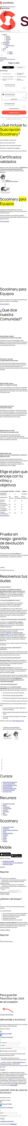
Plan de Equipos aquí (18, 721)
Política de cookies (8, 864)
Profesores (6, 828)
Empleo (5, 838)
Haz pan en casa (7, 791)
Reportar (7, 894)
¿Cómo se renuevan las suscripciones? (10, 657)
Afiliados (5, 841)
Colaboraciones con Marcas (10, 830)
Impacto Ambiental (8, 833)
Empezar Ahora (14, 112)
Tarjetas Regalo (7, 808)
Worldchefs (8, 632)
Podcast (5, 815)
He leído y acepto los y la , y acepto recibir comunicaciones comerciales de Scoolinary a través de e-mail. (13, 1065)
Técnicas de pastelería (9, 783)
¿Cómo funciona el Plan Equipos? (8, 684)
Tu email (2, 1045)
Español (11, 53)
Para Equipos (6, 42)
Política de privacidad (8, 861)
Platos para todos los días (9, 788)
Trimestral (19, 67)
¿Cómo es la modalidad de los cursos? (10, 600)
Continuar (3, 1069)
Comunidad (6, 44)
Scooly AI (5, 810)
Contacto (5, 835)
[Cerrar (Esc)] (0, 904)
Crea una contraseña (6, 1048)
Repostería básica (8, 787)
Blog (4, 813)
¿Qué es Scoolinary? (5, 587)
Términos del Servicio (18, 1062)
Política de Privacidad (5, 1064)
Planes (4, 805)
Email (1, 1113)
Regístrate (13, 1124)
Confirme (7, 930)
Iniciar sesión (3, 58)
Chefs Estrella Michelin (9, 790)
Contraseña (3, 1116)
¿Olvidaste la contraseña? (7, 1121)
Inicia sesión (13, 1085)
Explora (5, 34)
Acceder (2, 1118)
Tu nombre (3, 1042)
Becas (4, 832)
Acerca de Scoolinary (8, 827)
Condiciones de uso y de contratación (13, 863)
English (10, 52)
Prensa (5, 836)
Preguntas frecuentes (9, 804)
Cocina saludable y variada (10, 785)
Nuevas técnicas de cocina (10, 782)
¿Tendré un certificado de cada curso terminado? (13, 619)
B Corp (5, 839)
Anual (8, 67)
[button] (14, 587)
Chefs (4, 49)
